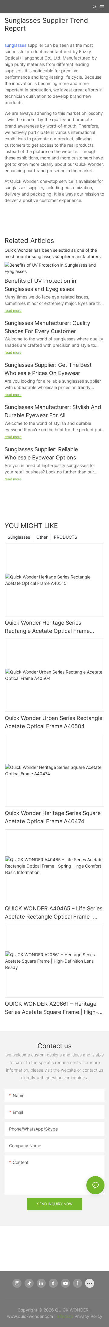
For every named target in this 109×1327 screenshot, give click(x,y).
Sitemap (65, 1316)
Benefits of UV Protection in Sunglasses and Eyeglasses (40, 285)
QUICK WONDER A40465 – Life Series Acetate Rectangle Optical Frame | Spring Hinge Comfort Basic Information (53, 913)
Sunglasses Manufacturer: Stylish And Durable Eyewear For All (53, 411)
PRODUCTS (65, 537)
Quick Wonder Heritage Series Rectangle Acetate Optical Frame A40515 (47, 627)
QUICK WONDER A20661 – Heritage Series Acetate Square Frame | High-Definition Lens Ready (51, 1008)
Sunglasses (19, 537)
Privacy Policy (88, 1316)
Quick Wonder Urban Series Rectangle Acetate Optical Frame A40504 (53, 722)
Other (42, 537)
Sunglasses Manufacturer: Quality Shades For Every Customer (47, 327)
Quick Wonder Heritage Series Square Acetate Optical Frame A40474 (53, 817)
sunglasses (15, 45)
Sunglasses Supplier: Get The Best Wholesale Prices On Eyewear (48, 369)
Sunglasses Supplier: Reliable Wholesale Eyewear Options (41, 453)
